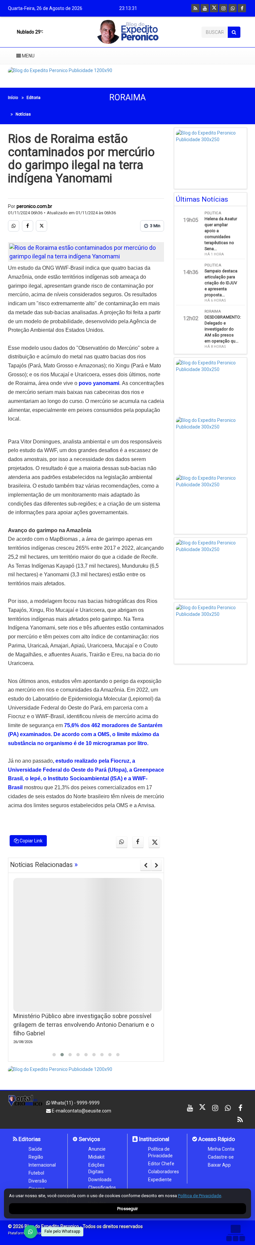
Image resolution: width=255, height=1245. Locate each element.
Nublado (28, 32)
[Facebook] (242, 8)
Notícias (23, 114)
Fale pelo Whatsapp (62, 1231)
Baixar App (219, 1165)
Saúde (35, 1149)
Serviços (88, 1139)
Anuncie (97, 1149)
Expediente (160, 1179)
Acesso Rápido (216, 1139)
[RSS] (195, 8)
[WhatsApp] (30, 1231)
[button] (54, 1054)
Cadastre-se (221, 1157)
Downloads (100, 1179)
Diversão (38, 1181)
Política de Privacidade (160, 1152)
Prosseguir (127, 1208)
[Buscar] (233, 32)
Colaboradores (163, 1171)
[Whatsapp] (232, 8)
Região (36, 1157)
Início (13, 97)
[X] (214, 8)
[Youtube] (205, 8)
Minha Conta (221, 1149)
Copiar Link (30, 840)
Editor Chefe (161, 1163)
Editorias (29, 1139)
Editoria (34, 97)
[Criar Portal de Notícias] (235, 1232)
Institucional (153, 1139)
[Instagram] (223, 8)
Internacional (42, 1165)
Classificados (102, 1187)
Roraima (127, 97)
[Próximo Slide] (156, 865)
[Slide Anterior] (145, 865)
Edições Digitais (96, 1168)
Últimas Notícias (202, 199)
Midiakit (96, 1157)
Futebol (36, 1173)
